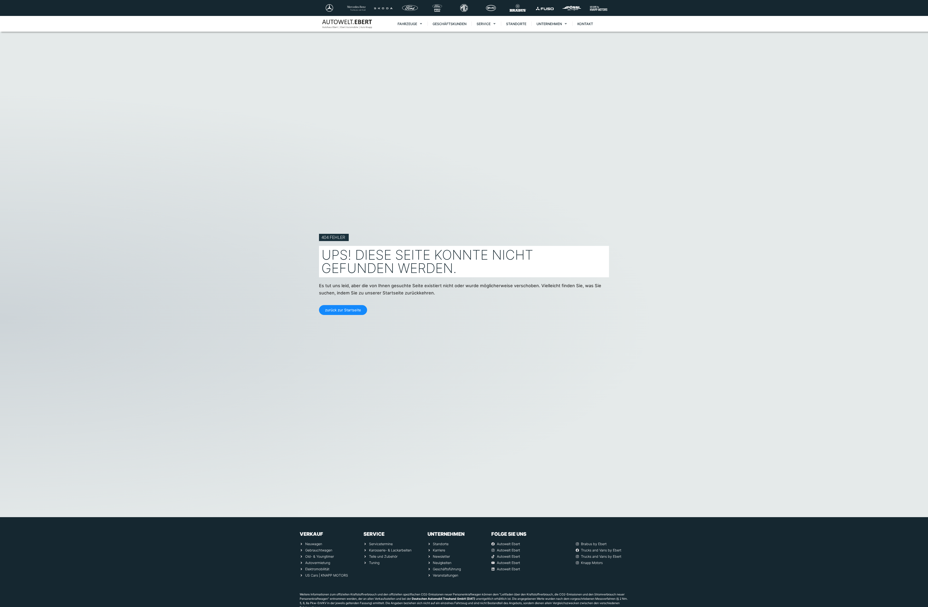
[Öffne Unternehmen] (565, 23)
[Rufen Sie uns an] (918, 535)
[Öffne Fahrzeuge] (421, 23)
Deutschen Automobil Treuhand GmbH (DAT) (443, 598)
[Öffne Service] (494, 23)
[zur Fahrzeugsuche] (918, 593)
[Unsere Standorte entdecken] (918, 573)
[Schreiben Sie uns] (918, 554)
